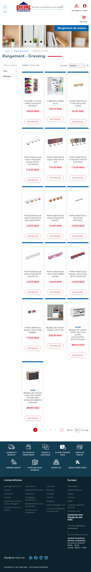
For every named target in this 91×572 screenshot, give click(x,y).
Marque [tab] (7, 76)
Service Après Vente (77, 467)
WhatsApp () (76, 526)
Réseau (70, 493)
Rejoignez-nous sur (14, 557)
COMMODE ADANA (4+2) (55, 102)
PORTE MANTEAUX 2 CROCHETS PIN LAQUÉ (78, 103)
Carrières (71, 497)
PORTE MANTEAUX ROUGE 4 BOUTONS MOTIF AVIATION (78, 274)
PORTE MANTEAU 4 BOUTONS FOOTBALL (78, 218)
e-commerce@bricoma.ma (78, 533)
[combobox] (45, 7)
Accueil (7, 51)
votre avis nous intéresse (35, 468)
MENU (5, 12)
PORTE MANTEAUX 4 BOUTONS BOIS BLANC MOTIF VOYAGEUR (32, 160)
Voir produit (32, 121)
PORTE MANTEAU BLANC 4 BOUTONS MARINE (33, 330)
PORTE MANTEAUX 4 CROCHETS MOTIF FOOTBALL (78, 159)
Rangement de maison (21, 51)
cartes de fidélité (79, 453)
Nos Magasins (76, 10)
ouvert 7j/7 (56, 467)
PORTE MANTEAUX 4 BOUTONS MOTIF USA (55, 159)
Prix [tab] (5, 71)
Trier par (63, 65)
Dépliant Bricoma (75, 490)
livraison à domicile (11, 453)
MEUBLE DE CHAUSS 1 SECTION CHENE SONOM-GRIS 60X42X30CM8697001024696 (32, 397)
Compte (84, 10)
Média (70, 501)
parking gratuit (13, 467)
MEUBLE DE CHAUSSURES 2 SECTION (55, 329)
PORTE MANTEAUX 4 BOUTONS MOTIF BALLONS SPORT (32, 218)
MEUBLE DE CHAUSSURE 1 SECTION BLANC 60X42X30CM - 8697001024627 (78, 334)
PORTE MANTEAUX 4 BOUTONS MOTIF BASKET (55, 218)
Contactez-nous (74, 511)
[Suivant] (62, 430)
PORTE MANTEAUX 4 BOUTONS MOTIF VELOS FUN (32, 274)
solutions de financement (28, 453)
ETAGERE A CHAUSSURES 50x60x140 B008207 (33, 103)
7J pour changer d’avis (62, 453)
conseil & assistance (45, 453)
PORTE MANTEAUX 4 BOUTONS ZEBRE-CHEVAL (55, 274)
